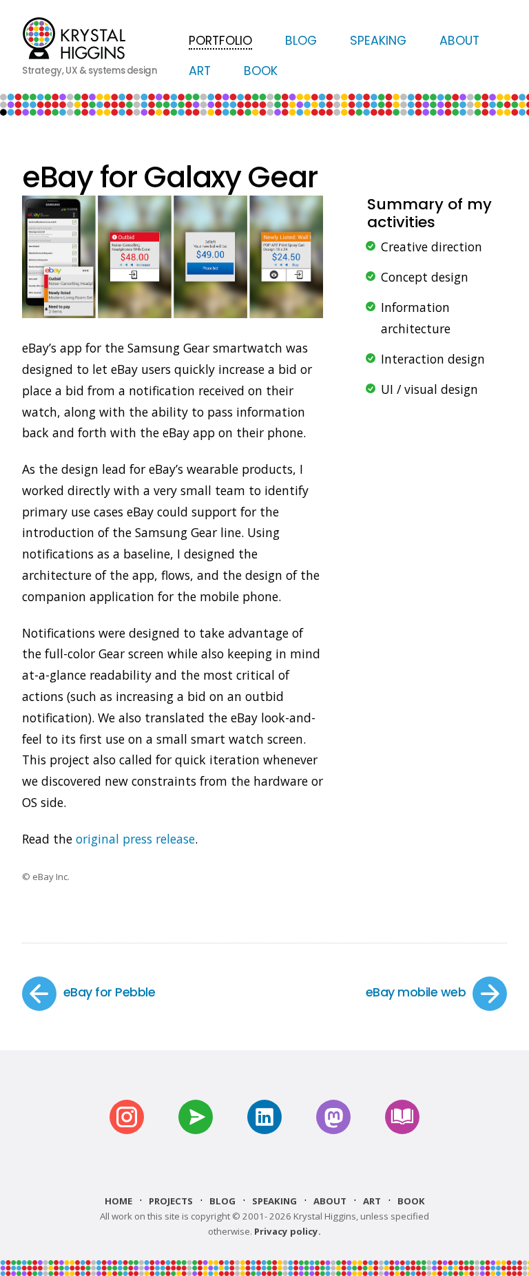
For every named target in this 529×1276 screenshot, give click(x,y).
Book (411, 1201)
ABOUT (459, 41)
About (329, 1201)
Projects (171, 1201)
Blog (222, 1201)
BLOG (301, 41)
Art (372, 1201)
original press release (135, 838)
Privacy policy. (287, 1231)
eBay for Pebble (109, 992)
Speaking (274, 1201)
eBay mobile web (416, 992)
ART (200, 71)
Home (118, 1201)
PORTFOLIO (220, 41)
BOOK (261, 71)
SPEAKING (378, 41)
